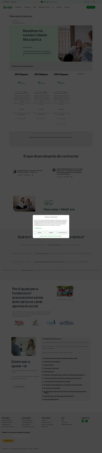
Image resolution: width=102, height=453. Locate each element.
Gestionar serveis (38, 228)
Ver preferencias (62, 232)
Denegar (51, 232)
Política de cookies (43, 235)
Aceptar (39, 232)
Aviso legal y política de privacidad (54, 235)
